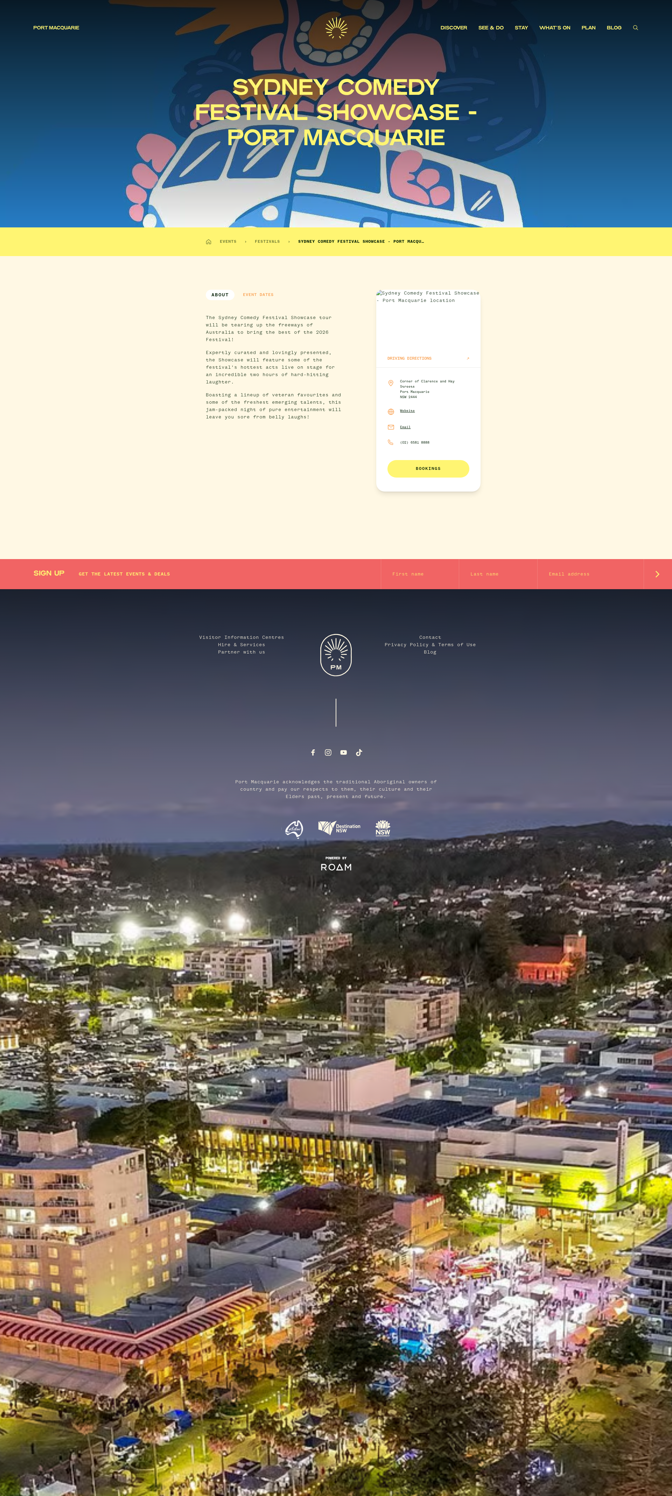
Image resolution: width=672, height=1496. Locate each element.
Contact (430, 637)
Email (405, 427)
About (220, 294)
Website (407, 410)
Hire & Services (241, 644)
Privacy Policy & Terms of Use (430, 644)
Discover (454, 28)
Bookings (428, 469)
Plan (589, 28)
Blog (614, 28)
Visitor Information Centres (241, 637)
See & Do (491, 28)
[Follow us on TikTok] (359, 752)
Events (228, 242)
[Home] (208, 242)
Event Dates (258, 295)
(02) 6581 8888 (414, 442)
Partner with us (241, 652)
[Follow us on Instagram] (328, 752)
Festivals (267, 242)
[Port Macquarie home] (180, 28)
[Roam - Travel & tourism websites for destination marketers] (336, 867)
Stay (521, 28)
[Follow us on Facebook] (312, 752)
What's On (554, 28)
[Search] (635, 27)
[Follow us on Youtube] (343, 752)
